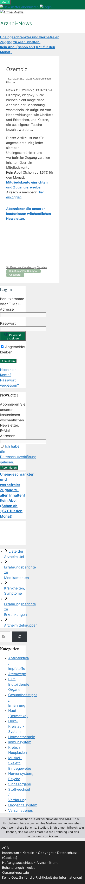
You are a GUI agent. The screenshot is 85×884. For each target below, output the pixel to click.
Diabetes (42, 267)
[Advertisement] (29, 243)
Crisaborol (15, 274)
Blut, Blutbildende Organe (18, 684)
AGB (5, 848)
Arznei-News (16, 23)
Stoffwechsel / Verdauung (21, 267)
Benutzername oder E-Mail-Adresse (12, 304)
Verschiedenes (20, 810)
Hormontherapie (21, 737)
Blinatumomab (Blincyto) (23, 270)
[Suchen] (19, 636)
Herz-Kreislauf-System (16, 726)
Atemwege (17, 674)
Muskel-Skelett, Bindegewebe (19, 763)
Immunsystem (19, 742)
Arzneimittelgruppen (21, 625)
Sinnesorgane (19, 784)
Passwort (8, 323)
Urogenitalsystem (22, 805)
